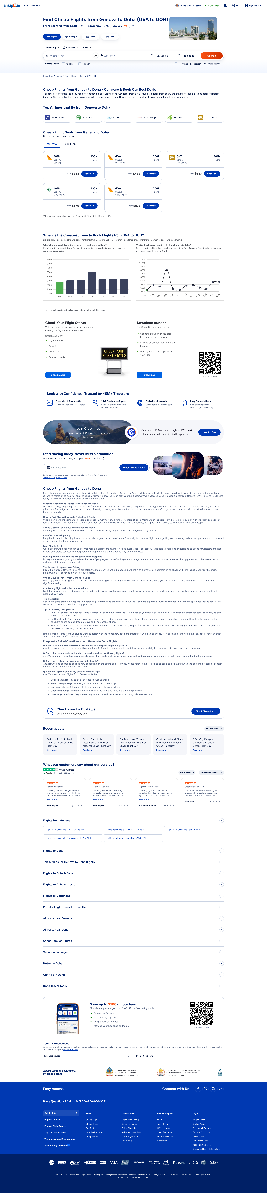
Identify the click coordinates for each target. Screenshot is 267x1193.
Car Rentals (91, 1128)
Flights (59, 76)
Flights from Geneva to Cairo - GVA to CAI (185, 829)
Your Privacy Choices (55, 1145)
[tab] (52, 37)
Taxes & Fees (199, 1136)
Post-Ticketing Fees (202, 1145)
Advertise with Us (165, 1136)
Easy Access (53, 1089)
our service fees (70, 1049)
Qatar (73, 76)
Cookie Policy (199, 1124)
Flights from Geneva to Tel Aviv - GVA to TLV (126, 829)
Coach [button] (85, 47)
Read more (51, 750)
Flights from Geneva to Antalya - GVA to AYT (126, 838)
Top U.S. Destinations (55, 1132)
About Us (161, 1120)
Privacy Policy (61, 477)
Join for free (209, 432)
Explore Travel (31, 5)
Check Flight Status (206, 711)
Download (149, 374)
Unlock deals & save (134, 467)
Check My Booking (130, 1120)
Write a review (187, 772)
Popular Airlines (52, 1119)
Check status (58, 374)
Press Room (162, 1124)
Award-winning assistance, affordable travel (59, 1072)
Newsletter (162, 1140)
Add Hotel (70, 64)
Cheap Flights (92, 1120)
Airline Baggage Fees (131, 1132)
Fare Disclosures (52, 1056)
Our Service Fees (200, 1140)
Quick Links (50, 1113)
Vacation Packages (94, 1132)
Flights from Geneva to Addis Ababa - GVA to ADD (68, 838)
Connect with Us (175, 1089)
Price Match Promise (202, 1128)
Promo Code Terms (145, 1056)
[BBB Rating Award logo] (221, 1074)
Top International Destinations (59, 1139)
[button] (197, 5)
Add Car (86, 64)
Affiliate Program (164, 1128)
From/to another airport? (190, 64)
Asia (66, 76)
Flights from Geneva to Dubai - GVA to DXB (64, 829)
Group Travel (92, 1136)
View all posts (212, 728)
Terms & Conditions (201, 1132)
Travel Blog (127, 1140)
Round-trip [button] (51, 47)
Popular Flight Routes (55, 1126)
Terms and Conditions (127, 1175)
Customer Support (130, 1124)
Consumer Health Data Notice (206, 1149)
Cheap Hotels (92, 1124)
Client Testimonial (165, 1132)
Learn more (88, 437)
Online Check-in (129, 1128)
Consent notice (49, 477)
